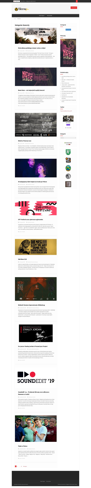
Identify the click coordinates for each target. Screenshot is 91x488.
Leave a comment (22, 105)
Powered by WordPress (62, 484)
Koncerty (32, 50)
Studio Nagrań (41, 15)
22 (21, 466)
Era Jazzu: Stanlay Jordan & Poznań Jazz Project (32, 346)
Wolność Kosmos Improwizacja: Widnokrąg (31, 305)
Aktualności (29, 50)
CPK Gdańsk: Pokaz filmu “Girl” (67, 93)
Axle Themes (75, 484)
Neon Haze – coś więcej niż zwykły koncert (31, 90)
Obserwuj (68, 29)
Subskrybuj (74, 7)
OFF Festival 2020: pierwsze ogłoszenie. (30, 219)
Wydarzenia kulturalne (35, 349)
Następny (25, 466)
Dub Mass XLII (22, 259)
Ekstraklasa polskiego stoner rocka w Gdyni (31, 48)
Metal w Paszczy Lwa (24, 141)
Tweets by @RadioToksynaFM (66, 111)
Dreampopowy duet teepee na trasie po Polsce (32, 182)
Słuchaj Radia (49, 15)
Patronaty (37, 307)
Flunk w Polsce (22, 446)
